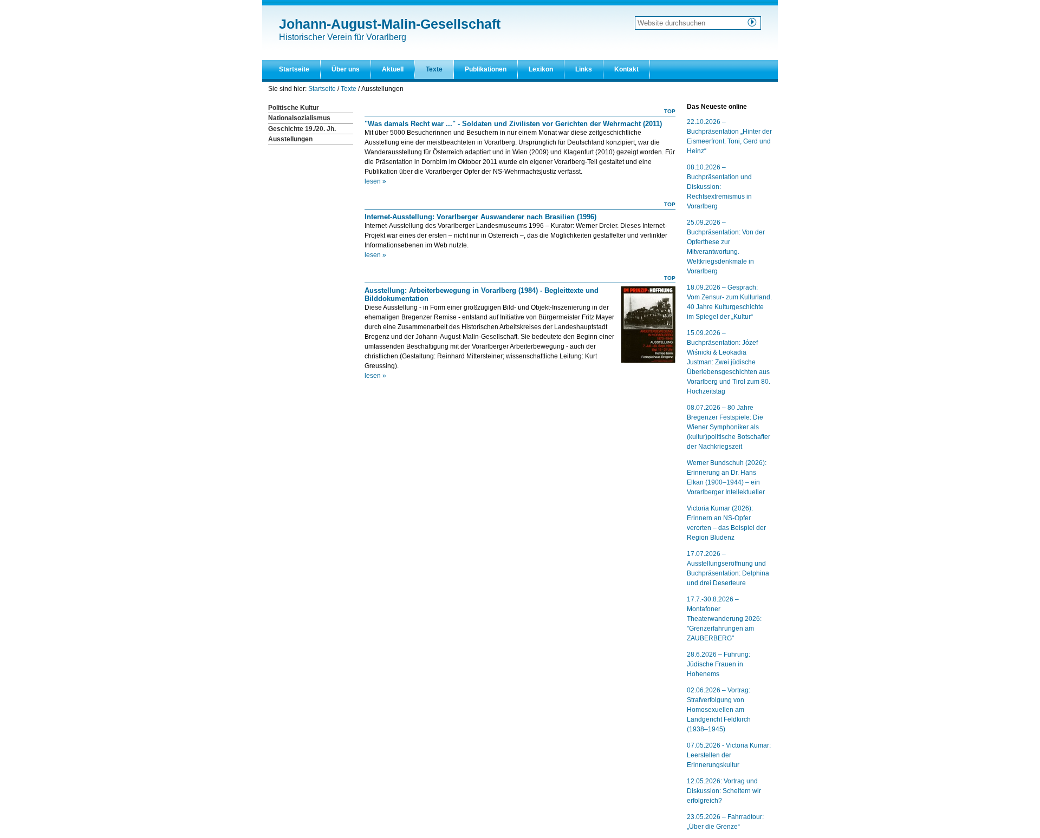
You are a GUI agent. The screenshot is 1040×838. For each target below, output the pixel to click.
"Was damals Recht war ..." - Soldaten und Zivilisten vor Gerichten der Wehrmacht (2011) (513, 124)
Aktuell (393, 69)
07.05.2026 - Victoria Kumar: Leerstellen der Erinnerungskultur (729, 755)
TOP (669, 111)
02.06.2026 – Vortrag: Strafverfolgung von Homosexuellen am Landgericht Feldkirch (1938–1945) (719, 709)
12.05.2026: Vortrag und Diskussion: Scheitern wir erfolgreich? (724, 790)
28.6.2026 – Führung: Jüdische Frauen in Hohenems (718, 664)
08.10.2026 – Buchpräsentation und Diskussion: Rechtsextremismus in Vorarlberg (719, 186)
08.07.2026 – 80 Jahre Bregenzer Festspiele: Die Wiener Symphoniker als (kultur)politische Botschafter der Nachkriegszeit (728, 427)
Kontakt (626, 69)
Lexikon (541, 69)
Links (583, 69)
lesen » (375, 181)
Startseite (294, 69)
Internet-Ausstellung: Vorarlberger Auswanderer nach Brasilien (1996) (480, 217)
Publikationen (485, 69)
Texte (434, 69)
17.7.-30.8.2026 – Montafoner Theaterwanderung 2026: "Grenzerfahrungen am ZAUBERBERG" (724, 618)
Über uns (346, 69)
